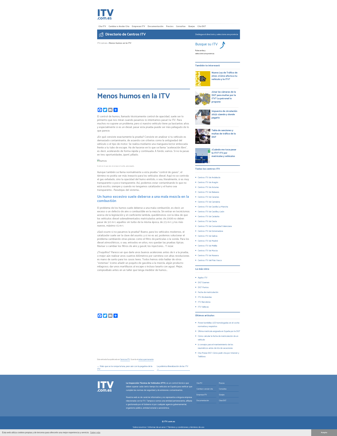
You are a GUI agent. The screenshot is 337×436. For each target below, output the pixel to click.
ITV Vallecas (203, 307)
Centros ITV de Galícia (207, 236)
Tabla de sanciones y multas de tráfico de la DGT (224, 133)
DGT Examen (203, 282)
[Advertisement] (143, 65)
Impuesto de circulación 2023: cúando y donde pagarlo (224, 114)
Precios (169, 26)
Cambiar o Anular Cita (119, 26)
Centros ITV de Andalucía (209, 177)
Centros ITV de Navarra (208, 255)
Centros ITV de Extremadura (210, 231)
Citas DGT (222, 400)
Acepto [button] (324, 432)
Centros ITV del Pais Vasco (210, 260)
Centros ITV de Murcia (208, 250)
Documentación (155, 26)
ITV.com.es (102, 43)
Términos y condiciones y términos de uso (185, 427)
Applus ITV (202, 277)
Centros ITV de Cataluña (208, 216)
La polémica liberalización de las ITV (172, 368)
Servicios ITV (125, 359)
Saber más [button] (95, 432)
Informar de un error (157, 427)
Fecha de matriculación (208, 292)
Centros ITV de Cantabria (209, 202)
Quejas (191, 26)
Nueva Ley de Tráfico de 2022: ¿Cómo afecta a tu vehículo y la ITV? (224, 76)
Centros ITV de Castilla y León (211, 211)
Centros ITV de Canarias (208, 197)
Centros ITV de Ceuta (207, 221)
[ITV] (105, 15)
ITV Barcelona (204, 302)
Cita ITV (102, 26)
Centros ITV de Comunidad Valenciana (215, 226)
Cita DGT (201, 26)
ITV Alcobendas (205, 297)
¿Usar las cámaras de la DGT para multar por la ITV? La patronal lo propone (224, 97)
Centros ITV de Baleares (208, 192)
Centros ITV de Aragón (208, 182)
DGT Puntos (203, 287)
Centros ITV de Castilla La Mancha (213, 207)
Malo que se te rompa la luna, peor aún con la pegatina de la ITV (124, 368)
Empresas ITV (138, 26)
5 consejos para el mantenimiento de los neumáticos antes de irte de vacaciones (215, 346)
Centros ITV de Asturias (208, 187)
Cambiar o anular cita (205, 389)
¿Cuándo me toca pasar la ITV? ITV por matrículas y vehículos (224, 153)
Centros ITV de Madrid (208, 241)
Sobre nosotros (139, 427)
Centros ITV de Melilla (207, 246)
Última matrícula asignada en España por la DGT (219, 331)
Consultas (181, 26)
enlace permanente (145, 359)
